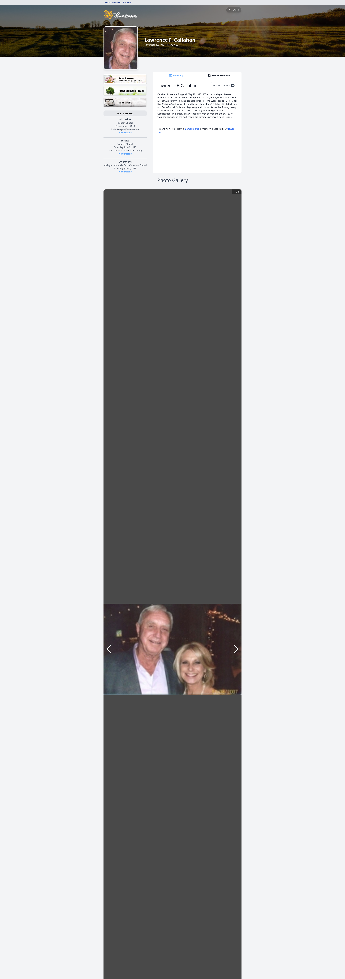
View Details (125, 132)
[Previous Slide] (109, 649)
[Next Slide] (236, 649)
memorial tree (191, 128)
